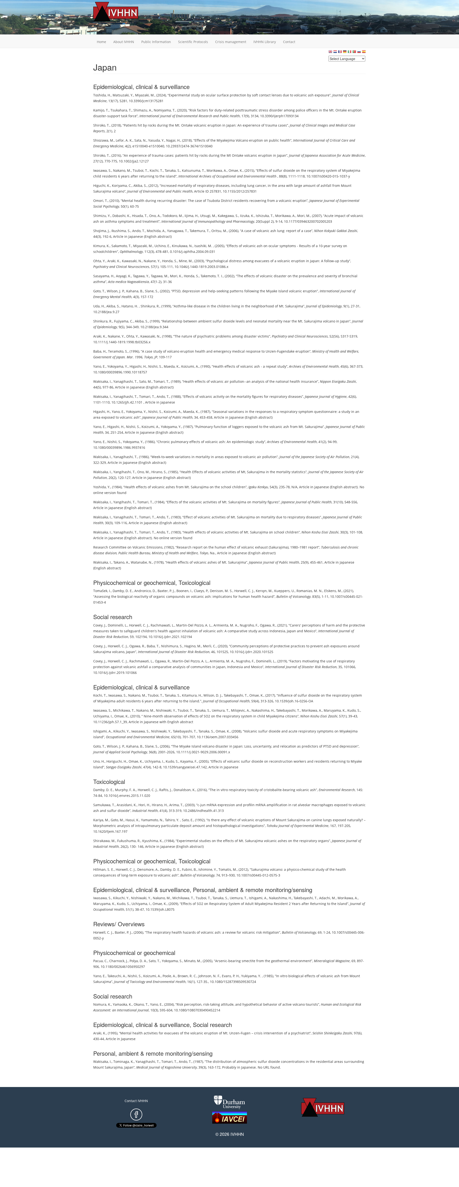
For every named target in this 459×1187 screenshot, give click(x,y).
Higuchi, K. (101, 185)
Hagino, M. (192, 646)
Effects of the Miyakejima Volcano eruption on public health (242, 140)
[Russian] (359, 53)
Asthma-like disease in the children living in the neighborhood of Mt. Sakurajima (238, 306)
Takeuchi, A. (116, 976)
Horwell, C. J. (244, 590)
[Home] (123, 11)
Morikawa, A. (217, 170)
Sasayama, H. (103, 276)
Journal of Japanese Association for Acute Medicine (327, 155)
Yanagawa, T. (177, 230)
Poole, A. (169, 976)
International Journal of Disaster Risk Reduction (173, 651)
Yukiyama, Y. (251, 976)
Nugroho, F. (249, 625)
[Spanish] (364, 53)
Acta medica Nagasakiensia (128, 281)
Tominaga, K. (123, 1061)
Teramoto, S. (118, 351)
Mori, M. (303, 215)
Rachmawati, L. (163, 625)
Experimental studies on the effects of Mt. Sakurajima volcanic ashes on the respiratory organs (253, 840)
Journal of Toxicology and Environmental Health (150, 981)
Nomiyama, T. (164, 110)
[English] (330, 53)
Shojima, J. (101, 230)
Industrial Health (145, 810)
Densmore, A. (147, 869)
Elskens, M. (333, 590)
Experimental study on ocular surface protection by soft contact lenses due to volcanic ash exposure (249, 95)
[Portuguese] (354, 53)
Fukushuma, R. (129, 840)
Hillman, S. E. (103, 869)
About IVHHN (123, 41)
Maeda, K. (172, 366)
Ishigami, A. (102, 731)
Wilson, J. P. (116, 291)
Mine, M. (186, 261)
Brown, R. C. (187, 976)
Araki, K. (113, 261)
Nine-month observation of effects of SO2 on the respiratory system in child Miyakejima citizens (220, 716)
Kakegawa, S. (228, 215)
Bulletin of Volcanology (293, 596)
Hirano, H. (160, 805)
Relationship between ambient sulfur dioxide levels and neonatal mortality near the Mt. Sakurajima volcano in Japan (255, 321)
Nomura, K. (102, 1004)
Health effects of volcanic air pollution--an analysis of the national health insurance (250, 381)
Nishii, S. (155, 366)
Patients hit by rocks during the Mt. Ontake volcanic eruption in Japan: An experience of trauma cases (205, 125)
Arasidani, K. (127, 805)
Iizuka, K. (247, 215)
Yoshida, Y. (101, 487)
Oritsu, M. (219, 230)
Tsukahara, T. (121, 110)
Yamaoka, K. (122, 1004)
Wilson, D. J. (212, 695)
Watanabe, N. (141, 562)
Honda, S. (169, 261)
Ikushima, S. (121, 230)
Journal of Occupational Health (226, 701)
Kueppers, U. (284, 590)
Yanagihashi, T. (125, 381)
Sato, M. (145, 381)
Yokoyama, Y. (117, 366)
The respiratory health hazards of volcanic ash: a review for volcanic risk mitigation (212, 932)
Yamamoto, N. (152, 820)
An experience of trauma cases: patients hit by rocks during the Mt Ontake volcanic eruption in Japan (205, 155)
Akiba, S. (140, 185)
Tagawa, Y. (141, 276)
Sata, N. (140, 140)
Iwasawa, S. (102, 170)
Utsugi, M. (208, 215)
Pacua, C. (100, 961)
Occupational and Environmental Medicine (137, 737)
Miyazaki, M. (145, 95)
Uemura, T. (220, 710)
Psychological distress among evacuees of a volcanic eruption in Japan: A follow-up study (278, 261)
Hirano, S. (159, 472)
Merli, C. (209, 646)
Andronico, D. (145, 590)
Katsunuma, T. (193, 170)
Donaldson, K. (185, 790)
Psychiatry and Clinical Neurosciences (121, 266)
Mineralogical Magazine (332, 961)
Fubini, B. (189, 869)
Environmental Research (337, 790)
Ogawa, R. (268, 625)
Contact (289, 41)
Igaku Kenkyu (258, 487)
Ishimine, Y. (207, 869)
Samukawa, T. (104, 805)
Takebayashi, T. (236, 695)
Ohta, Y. (99, 261)
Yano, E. (99, 366)
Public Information (156, 41)
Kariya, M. (101, 820)
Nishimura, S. (172, 646)
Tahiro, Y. (172, 820)
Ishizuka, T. (264, 215)
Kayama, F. (188, 761)
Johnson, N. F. (209, 976)
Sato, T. (154, 961)
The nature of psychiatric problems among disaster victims (222, 336)
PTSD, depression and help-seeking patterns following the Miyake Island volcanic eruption (244, 291)
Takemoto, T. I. (212, 276)
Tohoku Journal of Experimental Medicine (297, 825)
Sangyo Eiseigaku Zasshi (124, 767)
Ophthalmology (131, 251)
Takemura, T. (200, 230)
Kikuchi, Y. (121, 731)
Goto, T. (99, 291)
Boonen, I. (184, 590)
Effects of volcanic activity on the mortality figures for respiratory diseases (243, 396)
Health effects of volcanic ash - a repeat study (249, 366)
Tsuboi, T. (140, 170)
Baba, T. (153, 646)
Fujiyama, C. (123, 321)
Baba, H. (99, 351)
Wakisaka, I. (102, 381)
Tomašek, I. (102, 590)
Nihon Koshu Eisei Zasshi (320, 532)
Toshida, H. (102, 95)
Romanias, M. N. (309, 590)
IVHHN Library (264, 41)
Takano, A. (121, 562)
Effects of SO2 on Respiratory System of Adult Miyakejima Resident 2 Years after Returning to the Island (264, 903)
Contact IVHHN (136, 1100)
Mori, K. (176, 276)
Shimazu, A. (142, 110)
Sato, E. (187, 820)
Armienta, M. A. (225, 625)
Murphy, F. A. (125, 790)
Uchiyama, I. (103, 716)
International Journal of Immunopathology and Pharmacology (207, 221)
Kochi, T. (156, 170)
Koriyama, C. (122, 185)
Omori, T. (100, 200)
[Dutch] (335, 53)
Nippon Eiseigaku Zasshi (338, 381)
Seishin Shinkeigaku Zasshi (332, 1033)
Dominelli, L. (117, 625)
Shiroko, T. (101, 125)
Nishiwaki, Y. (166, 710)
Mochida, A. (156, 230)
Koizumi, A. (190, 366)
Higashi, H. (138, 366)
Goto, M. (117, 820)
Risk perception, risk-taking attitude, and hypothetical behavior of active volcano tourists (247, 1004)
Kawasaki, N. (132, 261)
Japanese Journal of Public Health (167, 417)
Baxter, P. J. (166, 590)
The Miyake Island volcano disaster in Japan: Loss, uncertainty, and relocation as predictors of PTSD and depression (264, 746)
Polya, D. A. (138, 961)
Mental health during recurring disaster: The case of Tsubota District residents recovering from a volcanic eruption (214, 200)
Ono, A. (155, 215)
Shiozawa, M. (103, 140)
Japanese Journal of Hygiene (326, 396)
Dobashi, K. (121, 215)
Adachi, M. (327, 898)
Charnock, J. (118, 961)
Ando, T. (138, 230)
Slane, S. (151, 291)
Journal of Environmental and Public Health (159, 191)
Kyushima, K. (152, 840)
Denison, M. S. (221, 590)
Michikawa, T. (124, 710)
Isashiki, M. (203, 246)
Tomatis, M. (228, 869)
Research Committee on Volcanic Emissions (128, 547)
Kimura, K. (101, 246)
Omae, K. (236, 170)
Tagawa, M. (159, 276)
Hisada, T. (140, 215)
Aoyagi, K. (123, 276)
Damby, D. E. (123, 590)
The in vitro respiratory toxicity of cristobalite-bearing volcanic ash (263, 790)
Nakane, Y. (152, 261)
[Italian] (349, 53)
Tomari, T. (161, 381)
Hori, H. (144, 805)
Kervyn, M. (264, 590)
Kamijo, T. (101, 110)
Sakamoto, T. (121, 246)
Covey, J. (99, 625)
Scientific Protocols (193, 41)
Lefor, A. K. (124, 140)
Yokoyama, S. (172, 961)
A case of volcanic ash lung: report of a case (276, 230)
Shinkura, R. (150, 306)
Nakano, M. (122, 170)
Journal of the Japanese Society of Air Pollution (314, 457)
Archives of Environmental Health (314, 366)
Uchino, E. (162, 246)
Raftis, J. (165, 790)
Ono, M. (143, 472)
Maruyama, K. (335, 710)
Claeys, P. (201, 590)
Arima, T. (176, 805)
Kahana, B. (134, 291)
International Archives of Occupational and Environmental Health (227, 176)
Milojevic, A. (240, 710)
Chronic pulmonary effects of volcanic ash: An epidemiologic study (211, 441)
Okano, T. (141, 1004)
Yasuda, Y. (156, 140)
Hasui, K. (132, 820)
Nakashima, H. (262, 710)
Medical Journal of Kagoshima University (166, 1067)
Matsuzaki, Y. (123, 95)
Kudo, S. (353, 710)
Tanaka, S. (172, 170)
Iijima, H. (191, 215)
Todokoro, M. (172, 215)
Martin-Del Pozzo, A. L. (194, 625)
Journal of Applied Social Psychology (120, 752)
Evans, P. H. (231, 976)
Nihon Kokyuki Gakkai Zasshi (335, 230)
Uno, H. (99, 761)
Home (101, 41)
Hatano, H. (130, 306)
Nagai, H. (173, 140)
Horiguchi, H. (116, 761)
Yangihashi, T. (124, 472)
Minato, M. (192, 961)
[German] (345, 53)
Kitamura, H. (192, 695)
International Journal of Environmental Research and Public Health (189, 116)
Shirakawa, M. (104, 840)
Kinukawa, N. (182, 246)
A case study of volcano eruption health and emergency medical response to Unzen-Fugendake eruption (225, 351)
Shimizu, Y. (102, 215)
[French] (340, 53)
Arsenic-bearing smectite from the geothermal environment (263, 961)
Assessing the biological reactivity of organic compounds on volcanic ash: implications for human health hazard (183, 596)
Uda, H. (99, 306)
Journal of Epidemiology (324, 306)
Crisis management (230, 41)
